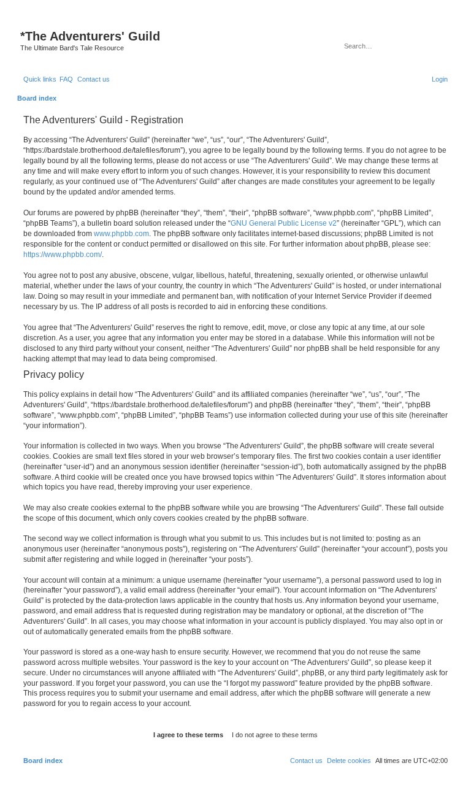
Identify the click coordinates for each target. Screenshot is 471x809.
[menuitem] (66, 79)
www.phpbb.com (121, 233)
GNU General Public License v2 (284, 223)
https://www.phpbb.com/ (62, 254)
